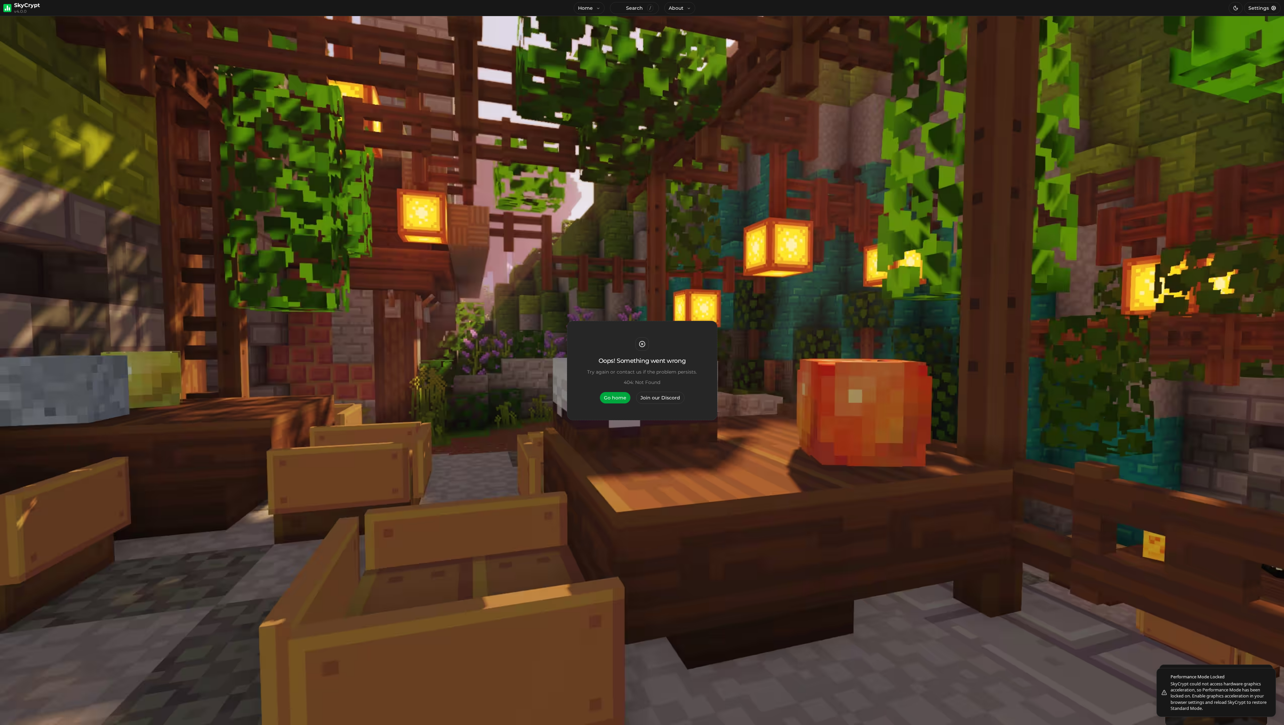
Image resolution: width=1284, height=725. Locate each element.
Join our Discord (660, 398)
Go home (615, 398)
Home (585, 8)
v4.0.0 (20, 11)
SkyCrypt (27, 5)
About (676, 8)
